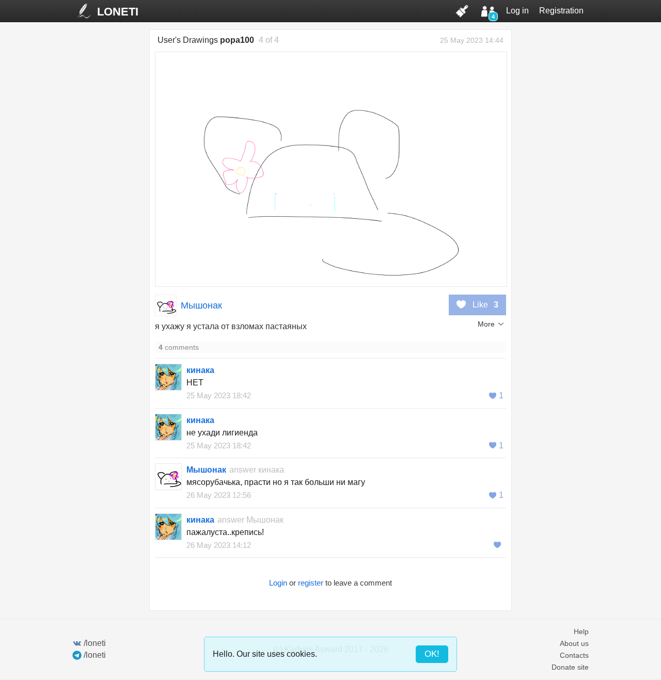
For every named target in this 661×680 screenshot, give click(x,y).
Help (581, 631)
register (310, 582)
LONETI (117, 11)
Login (278, 582)
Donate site (570, 667)
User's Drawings (206, 40)
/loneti (95, 643)
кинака (200, 370)
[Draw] (462, 11)
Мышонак (201, 305)
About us (574, 643)
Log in (517, 10)
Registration (561, 10)
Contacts (574, 655)
